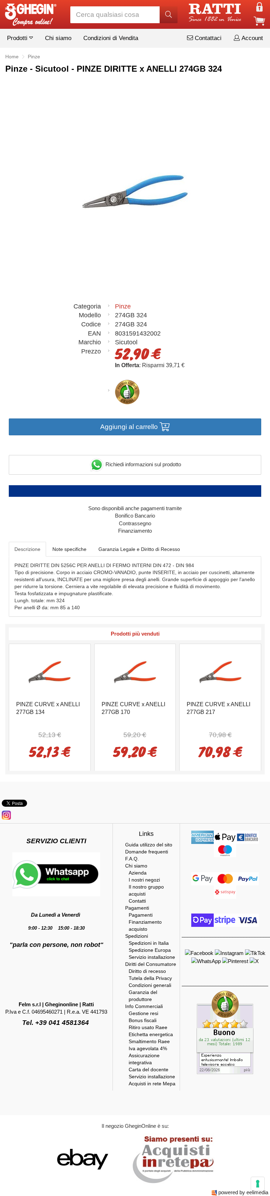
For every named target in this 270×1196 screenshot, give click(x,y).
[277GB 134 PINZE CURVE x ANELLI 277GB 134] (49, 672)
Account (251, 38)
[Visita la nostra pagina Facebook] (200, 953)
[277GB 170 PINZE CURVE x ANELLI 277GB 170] (135, 672)
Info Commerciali (144, 1006)
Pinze (123, 306)
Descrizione (27, 549)
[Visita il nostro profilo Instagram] (230, 953)
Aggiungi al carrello (130, 426)
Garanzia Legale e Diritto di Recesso (139, 549)
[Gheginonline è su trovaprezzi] (125, 1159)
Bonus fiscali (142, 1020)
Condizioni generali (150, 985)
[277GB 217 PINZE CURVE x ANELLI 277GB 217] (220, 672)
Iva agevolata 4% (148, 1048)
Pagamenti (137, 908)
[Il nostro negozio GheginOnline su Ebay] (82, 1159)
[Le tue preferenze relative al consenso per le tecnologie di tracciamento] (257, 1183)
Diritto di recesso (147, 971)
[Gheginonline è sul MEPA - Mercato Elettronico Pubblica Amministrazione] (171, 1159)
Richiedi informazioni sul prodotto (142, 464)
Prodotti (18, 38)
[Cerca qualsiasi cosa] (169, 14)
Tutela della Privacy (150, 978)
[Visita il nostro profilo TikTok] (255, 953)
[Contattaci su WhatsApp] (206, 961)
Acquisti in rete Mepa (152, 1083)
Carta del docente (148, 1069)
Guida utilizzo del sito (148, 844)
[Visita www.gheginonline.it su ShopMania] (54, 1159)
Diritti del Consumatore (150, 964)
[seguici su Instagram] (6, 815)
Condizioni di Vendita (110, 38)
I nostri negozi (144, 880)
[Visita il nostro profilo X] (254, 961)
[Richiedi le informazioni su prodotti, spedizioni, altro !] (56, 874)
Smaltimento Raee (149, 1041)
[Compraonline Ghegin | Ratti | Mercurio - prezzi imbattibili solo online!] (30, 13)
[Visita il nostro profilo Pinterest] (236, 961)
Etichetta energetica (151, 1034)
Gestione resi (143, 1013)
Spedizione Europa (150, 950)
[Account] (259, 6)
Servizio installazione (152, 957)
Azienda (138, 873)
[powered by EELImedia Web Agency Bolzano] (214, 1192)
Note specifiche (69, 549)
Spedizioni (136, 936)
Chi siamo (58, 38)
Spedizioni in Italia (149, 943)
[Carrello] (259, 21)
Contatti (137, 901)
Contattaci (207, 38)
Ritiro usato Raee (148, 1027)
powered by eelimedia (243, 1192)
